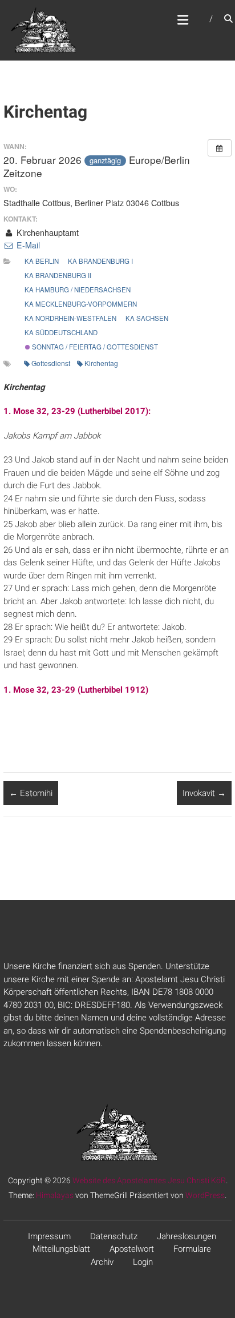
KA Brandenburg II (58, 275)
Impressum (49, 1236)
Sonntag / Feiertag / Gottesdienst (94, 346)
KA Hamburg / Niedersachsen (78, 289)
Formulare (192, 1249)
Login (143, 1262)
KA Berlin (42, 261)
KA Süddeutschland (61, 332)
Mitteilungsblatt (61, 1249)
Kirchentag (101, 363)
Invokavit (204, 793)
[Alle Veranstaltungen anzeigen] (220, 147)
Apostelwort (132, 1249)
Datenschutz (113, 1236)
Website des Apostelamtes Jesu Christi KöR (149, 1180)
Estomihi (30, 793)
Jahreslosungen (186, 1236)
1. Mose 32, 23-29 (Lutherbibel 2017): (77, 411)
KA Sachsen (146, 318)
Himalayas (55, 1195)
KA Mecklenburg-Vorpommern (81, 303)
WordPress (205, 1195)
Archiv (102, 1262)
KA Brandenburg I (100, 261)
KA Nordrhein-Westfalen (70, 318)
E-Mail (26, 245)
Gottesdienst (50, 363)
